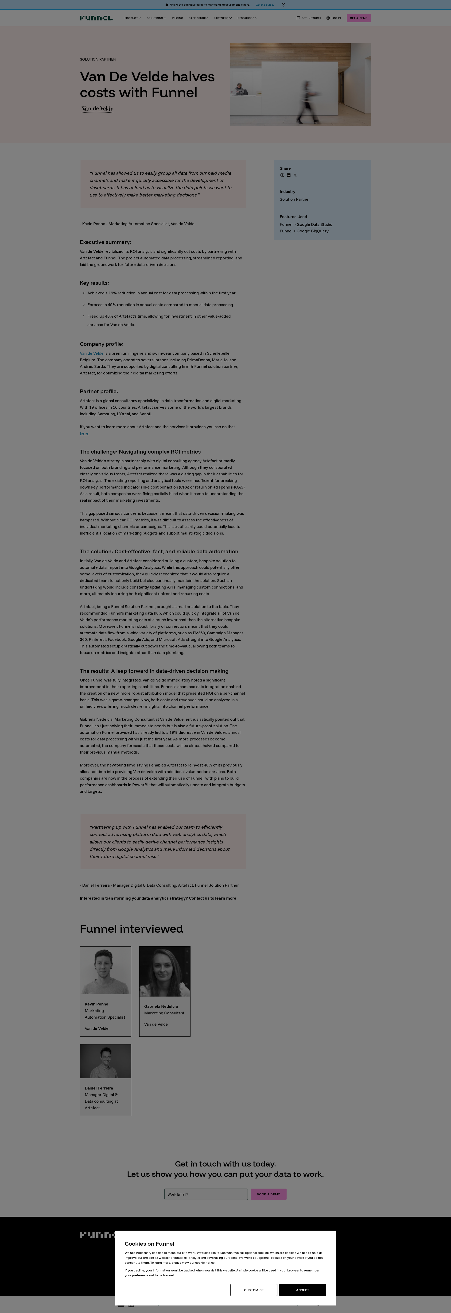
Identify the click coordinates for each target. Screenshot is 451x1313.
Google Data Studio (314, 224)
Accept (302, 1290)
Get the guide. (265, 4)
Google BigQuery (313, 231)
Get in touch (311, 18)
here (84, 433)
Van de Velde (92, 353)
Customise (254, 1290)
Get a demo (359, 18)
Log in (336, 18)
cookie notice (205, 1262)
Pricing (177, 18)
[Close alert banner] (283, 5)
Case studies (198, 18)
